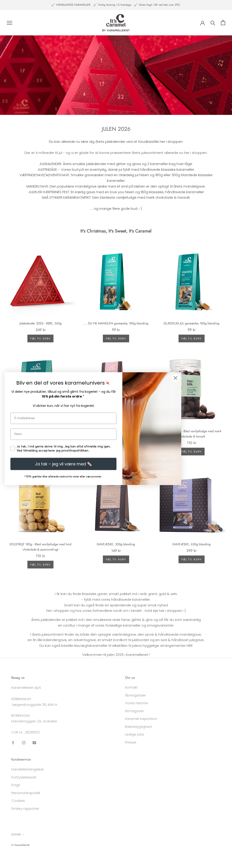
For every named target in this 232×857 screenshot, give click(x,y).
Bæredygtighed (138, 726)
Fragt (15, 785)
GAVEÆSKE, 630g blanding (191, 544)
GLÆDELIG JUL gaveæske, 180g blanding (191, 323)
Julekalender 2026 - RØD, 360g (40, 323)
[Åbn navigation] (9, 23)
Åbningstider (135, 695)
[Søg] (212, 22)
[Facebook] (13, 743)
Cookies (18, 800)
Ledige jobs (134, 734)
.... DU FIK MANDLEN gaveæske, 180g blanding (115, 323)
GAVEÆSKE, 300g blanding (116, 544)
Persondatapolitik (25, 792)
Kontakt (131, 687)
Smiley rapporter (25, 808)
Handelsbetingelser (27, 769)
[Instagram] (23, 743)
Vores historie (136, 703)
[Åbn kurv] (223, 22)
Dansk (16, 834)
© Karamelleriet (20, 845)
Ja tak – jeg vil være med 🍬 (63, 464)
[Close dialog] (175, 378)
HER (190, 645)
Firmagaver (134, 711)
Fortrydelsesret (23, 777)
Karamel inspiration (141, 718)
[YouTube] (34, 743)
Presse (130, 742)
